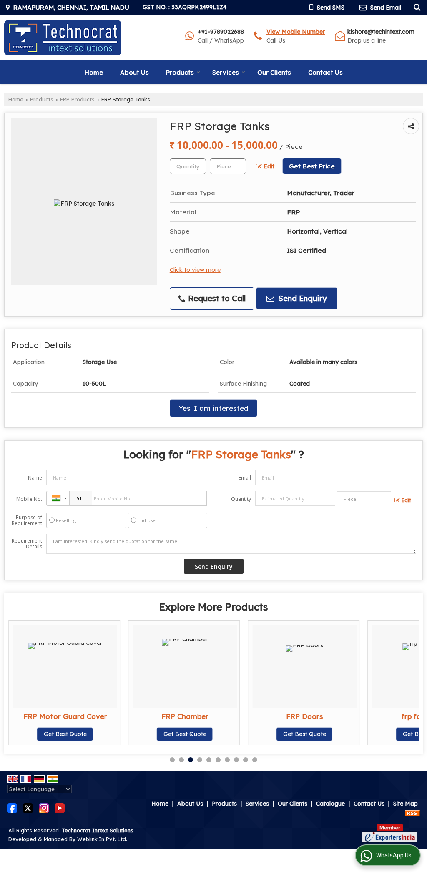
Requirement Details (27, 544)
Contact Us (325, 72)
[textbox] (228, 166)
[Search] (416, 6)
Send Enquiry (301, 298)
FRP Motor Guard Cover (65, 716)
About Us (134, 72)
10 (254, 759)
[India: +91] (58, 498)
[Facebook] (12, 808)
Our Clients (274, 72)
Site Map (405, 803)
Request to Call (216, 298)
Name (35, 477)
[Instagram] (44, 808)
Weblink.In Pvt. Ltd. (102, 839)
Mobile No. (29, 499)
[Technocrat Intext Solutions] (63, 37)
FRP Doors (304, 716)
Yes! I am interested (213, 408)
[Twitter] (28, 808)
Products (180, 72)
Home (94, 72)
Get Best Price (312, 166)
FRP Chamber (184, 716)
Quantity (241, 499)
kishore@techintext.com (380, 31)
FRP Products (77, 99)
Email (245, 477)
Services (225, 72)
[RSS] (412, 812)
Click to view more (195, 269)
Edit (268, 166)
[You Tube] (60, 808)
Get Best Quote (65, 734)
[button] (295, 31)
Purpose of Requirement (27, 520)
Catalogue (330, 803)
